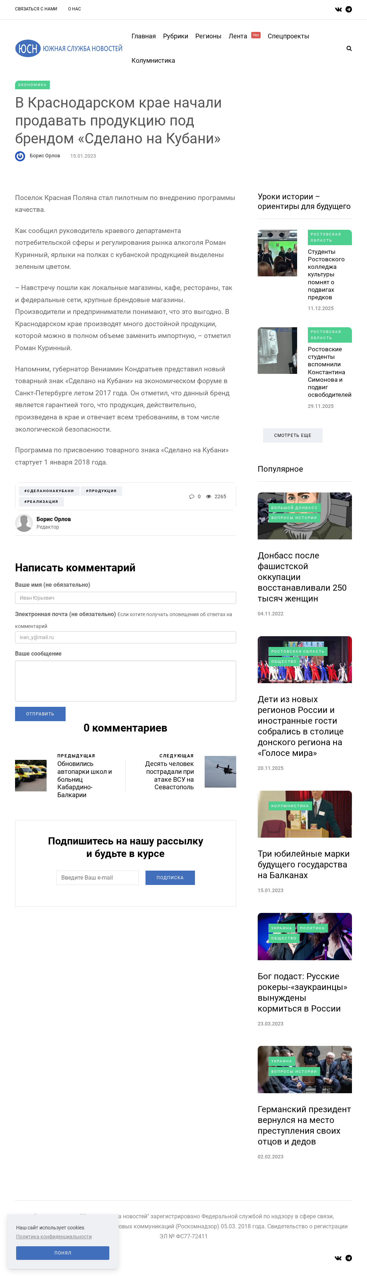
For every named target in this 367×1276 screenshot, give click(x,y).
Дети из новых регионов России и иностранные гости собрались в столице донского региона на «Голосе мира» (301, 726)
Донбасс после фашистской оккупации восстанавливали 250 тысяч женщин (302, 577)
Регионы (208, 36)
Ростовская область (326, 237)
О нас (74, 8)
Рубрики (175, 36)
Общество (284, 661)
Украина (281, 928)
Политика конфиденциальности (54, 1236)
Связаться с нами (36, 8)
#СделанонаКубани (49, 491)
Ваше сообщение (38, 653)
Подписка (170, 877)
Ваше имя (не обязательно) (52, 584)
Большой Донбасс (294, 508)
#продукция (101, 491)
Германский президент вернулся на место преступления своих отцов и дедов (304, 1125)
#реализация (41, 502)
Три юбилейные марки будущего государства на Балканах (304, 864)
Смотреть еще (292, 435)
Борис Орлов (45, 155)
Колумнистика (153, 60)
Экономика (32, 85)
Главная (144, 36)
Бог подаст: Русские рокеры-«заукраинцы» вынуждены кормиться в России (302, 992)
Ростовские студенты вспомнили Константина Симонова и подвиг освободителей (330, 372)
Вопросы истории (294, 518)
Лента (244, 36)
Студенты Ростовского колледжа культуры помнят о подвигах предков (326, 274)
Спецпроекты (288, 36)
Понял (62, 1253)
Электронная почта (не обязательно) (65, 614)
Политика (312, 928)
